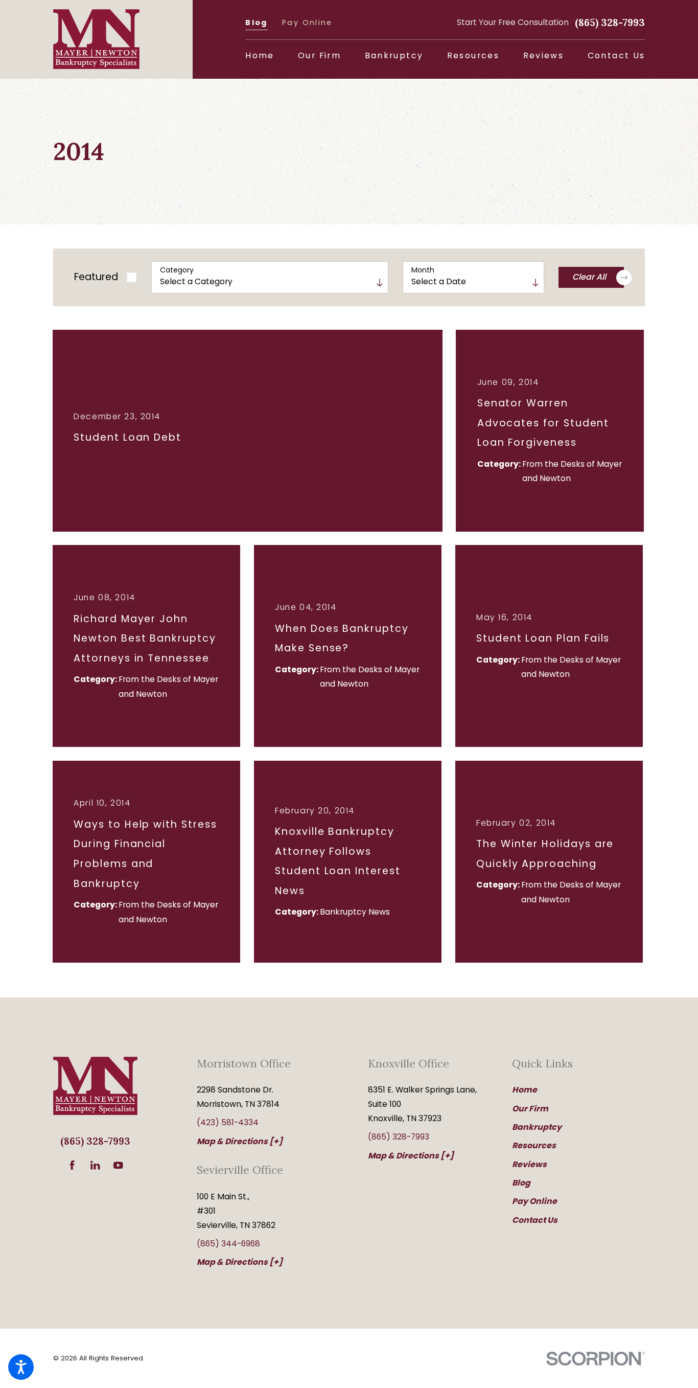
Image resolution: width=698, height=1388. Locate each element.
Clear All (589, 277)
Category (177, 270)
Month (422, 270)
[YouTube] (118, 1165)
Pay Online (307, 22)
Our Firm (530, 1108)
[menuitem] (259, 56)
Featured (96, 277)
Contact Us (534, 1220)
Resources (534, 1145)
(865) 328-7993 (610, 22)
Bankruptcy (537, 1127)
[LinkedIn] (95, 1165)
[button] (21, 1367)
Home (524, 1090)
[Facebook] (72, 1165)
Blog (256, 22)
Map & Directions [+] (240, 1141)
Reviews (529, 1164)
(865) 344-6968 (228, 1243)
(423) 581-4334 (228, 1122)
